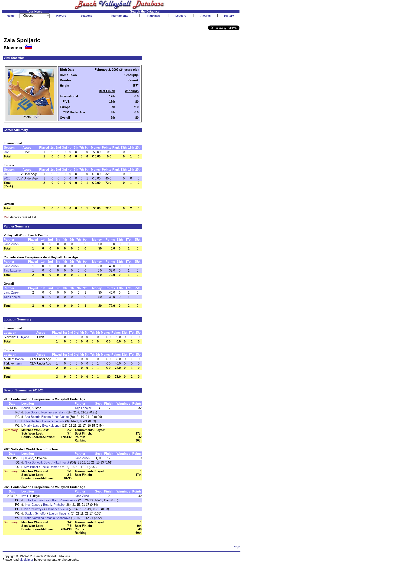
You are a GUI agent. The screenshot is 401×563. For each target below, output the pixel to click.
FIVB (35, 117)
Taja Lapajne (12, 270)
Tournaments (119, 15)
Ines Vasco (61, 417)
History (229, 15)
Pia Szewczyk (33, 509)
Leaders (180, 15)
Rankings (153, 15)
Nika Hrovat (61, 462)
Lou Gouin (32, 412)
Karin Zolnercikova (64, 500)
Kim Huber (31, 467)
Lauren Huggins (59, 513)
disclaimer (26, 559)
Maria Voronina (34, 518)
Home (11, 15)
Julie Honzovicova (37, 500)
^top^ (236, 547)
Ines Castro (32, 504)
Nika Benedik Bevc (38, 462)
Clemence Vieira (57, 509)
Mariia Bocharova (58, 518)
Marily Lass (31, 425)
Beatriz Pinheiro (54, 504)
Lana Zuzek (11, 244)
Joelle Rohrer (49, 467)
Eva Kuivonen (51, 425)
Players (61, 15)
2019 (7, 174)
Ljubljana (23, 337)
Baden (19, 359)
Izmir (19, 363)
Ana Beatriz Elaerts (38, 417)
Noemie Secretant (53, 412)
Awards (205, 15)
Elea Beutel (31, 421)
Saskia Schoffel (35, 513)
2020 (7, 152)
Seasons (86, 15)
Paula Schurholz (53, 421)
